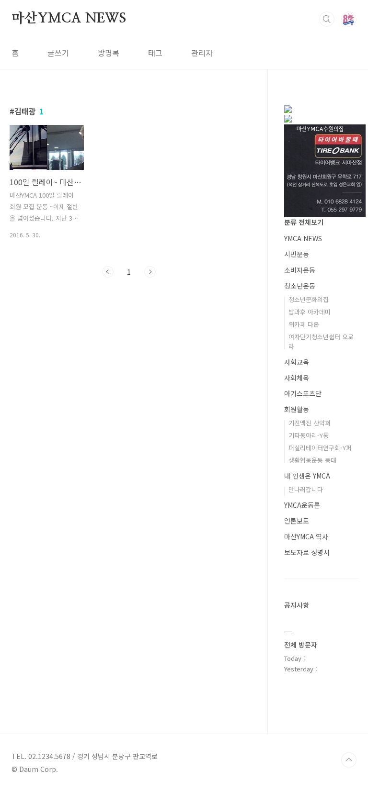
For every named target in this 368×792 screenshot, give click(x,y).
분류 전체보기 (303, 222)
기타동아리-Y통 (308, 435)
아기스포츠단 (303, 393)
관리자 (202, 52)
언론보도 (296, 520)
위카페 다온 (303, 324)
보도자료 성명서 (307, 552)
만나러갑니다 (305, 489)
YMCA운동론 (302, 505)
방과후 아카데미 (309, 311)
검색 (327, 19)
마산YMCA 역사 (306, 536)
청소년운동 (299, 285)
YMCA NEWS (303, 238)
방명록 (108, 52)
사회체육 (296, 377)
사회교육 (296, 362)
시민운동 (296, 254)
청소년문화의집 (308, 299)
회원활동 (296, 409)
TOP (348, 760)
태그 (155, 52)
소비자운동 (299, 270)
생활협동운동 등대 (312, 460)
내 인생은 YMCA (307, 475)
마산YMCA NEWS (69, 18)
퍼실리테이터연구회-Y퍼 (320, 447)
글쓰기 (58, 52)
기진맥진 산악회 (309, 422)
